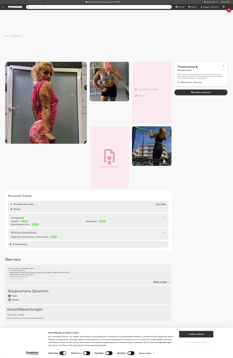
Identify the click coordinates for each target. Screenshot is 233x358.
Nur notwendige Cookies (196, 342)
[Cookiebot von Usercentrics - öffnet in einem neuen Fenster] (32, 353)
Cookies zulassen (196, 334)
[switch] (86, 353)
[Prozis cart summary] (224, 7)
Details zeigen (145, 353)
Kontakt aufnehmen (202, 92)
